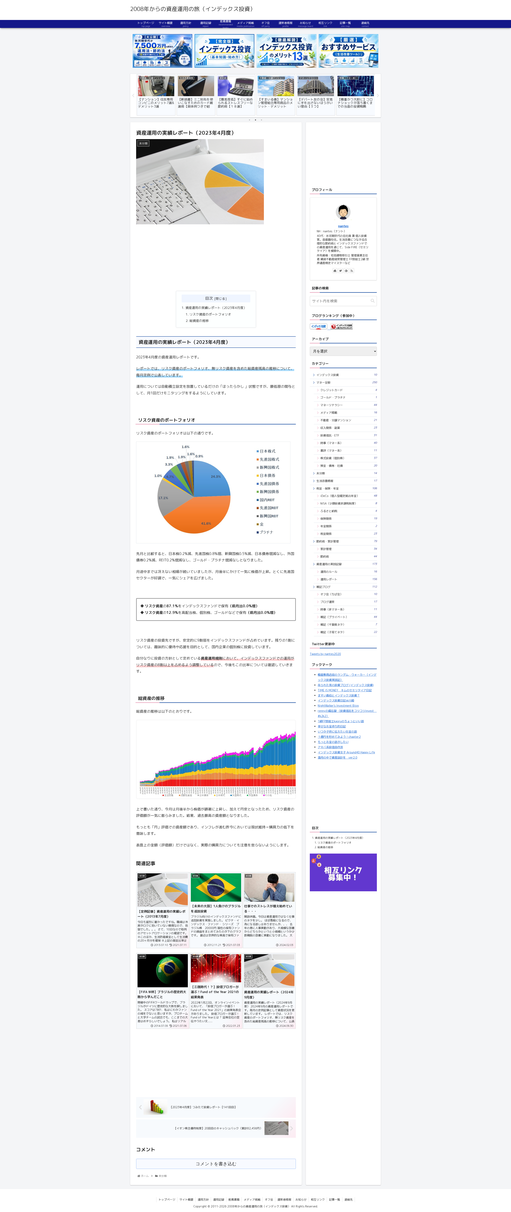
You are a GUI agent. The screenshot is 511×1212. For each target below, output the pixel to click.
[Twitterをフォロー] (340, 270)
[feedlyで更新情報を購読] (346, 270)
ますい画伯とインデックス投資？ (339, 696)
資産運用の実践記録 (346, 564)
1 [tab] (250, 120)
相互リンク (318, 1199)
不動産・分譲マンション (348, 420)
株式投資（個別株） (348, 458)
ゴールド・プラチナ (348, 397)
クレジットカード (348, 390)
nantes (343, 226)
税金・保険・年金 (346, 488)
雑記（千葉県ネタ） (348, 624)
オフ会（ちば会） (348, 594)
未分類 (346, 473)
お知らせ (301, 1199)
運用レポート (348, 579)
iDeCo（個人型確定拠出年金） (348, 496)
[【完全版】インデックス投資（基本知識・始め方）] (224, 51)
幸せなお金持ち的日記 (332, 726)
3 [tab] (261, 120)
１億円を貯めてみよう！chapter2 (339, 737)
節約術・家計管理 (346, 541)
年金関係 (348, 526)
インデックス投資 (346, 375)
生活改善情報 (346, 481)
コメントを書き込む (216, 1163)
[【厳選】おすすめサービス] (348, 51)
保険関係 (348, 518)
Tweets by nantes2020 (325, 654)
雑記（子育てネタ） (348, 632)
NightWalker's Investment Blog (338, 706)
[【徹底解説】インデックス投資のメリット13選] (286, 51)
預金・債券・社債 (348, 466)
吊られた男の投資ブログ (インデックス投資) (346, 685)
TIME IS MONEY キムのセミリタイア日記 (345, 690)
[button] (372, 301)
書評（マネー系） (348, 450)
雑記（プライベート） (348, 617)
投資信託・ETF (348, 435)
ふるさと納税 (348, 511)
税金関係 (348, 534)
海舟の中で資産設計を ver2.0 (337, 758)
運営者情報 (284, 1199)
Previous (133, 96)
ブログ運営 (348, 602)
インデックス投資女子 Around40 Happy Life (346, 752)
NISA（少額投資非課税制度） (348, 503)
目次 (209, 298)
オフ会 (269, 1199)
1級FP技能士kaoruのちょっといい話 (341, 721)
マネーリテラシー (348, 405)
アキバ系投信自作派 (330, 747)
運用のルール (348, 572)
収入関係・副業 (348, 428)
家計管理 (348, 549)
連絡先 (348, 1199)
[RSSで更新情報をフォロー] (351, 270)
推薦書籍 (234, 1199)
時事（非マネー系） (348, 609)
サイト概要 (186, 1199)
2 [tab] (255, 120)
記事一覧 (334, 1199)
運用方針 (203, 1199)
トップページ (166, 1199)
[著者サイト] (335, 270)
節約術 (348, 556)
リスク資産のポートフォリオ (210, 314)
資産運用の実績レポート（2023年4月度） (216, 308)
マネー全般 (346, 382)
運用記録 (218, 1199)
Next (378, 96)
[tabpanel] (156, 95)
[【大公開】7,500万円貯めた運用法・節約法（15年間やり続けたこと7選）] (162, 51)
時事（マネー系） (348, 443)
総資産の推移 (199, 321)
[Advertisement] (216, 258)
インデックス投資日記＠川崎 (336, 700)
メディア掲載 (348, 413)
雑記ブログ (346, 587)
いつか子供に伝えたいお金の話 (337, 732)
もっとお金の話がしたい (333, 742)
